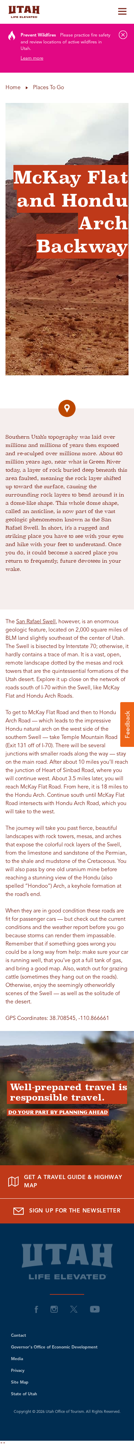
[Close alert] (123, 34)
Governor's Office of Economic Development (54, 1347)
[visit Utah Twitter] (74, 1309)
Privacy (17, 1371)
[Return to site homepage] (67, 12)
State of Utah (24, 1394)
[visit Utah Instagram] (54, 1309)
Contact (18, 1336)
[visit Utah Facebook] (36, 1309)
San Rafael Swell (36, 622)
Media (17, 1359)
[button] (127, 724)
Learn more (32, 58)
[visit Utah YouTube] (95, 1309)
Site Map (20, 1382)
